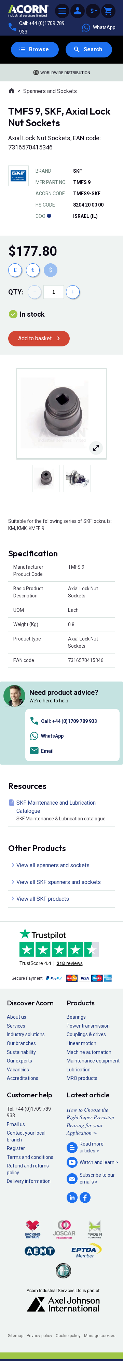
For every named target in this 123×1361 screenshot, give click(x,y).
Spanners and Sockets (50, 91)
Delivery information (29, 1181)
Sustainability (21, 1052)
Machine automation (89, 1052)
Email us (16, 1124)
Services (16, 1026)
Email (47, 751)
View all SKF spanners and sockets (58, 882)
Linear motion (81, 1043)
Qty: (16, 292)
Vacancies (18, 1069)
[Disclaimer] (48, 216)
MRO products (82, 1078)
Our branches (21, 1043)
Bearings (76, 1017)
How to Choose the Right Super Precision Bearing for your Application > (90, 1121)
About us (16, 1017)
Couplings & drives (86, 1034)
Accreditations (22, 1078)
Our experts (19, 1060)
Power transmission (88, 1026)
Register (16, 1148)
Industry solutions (26, 1034)
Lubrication (79, 1069)
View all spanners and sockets (53, 865)
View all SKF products (42, 899)
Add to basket (35, 338)
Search (93, 49)
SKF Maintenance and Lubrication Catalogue (61, 810)
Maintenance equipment (93, 1060)
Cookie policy (68, 1335)
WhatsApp (104, 27)
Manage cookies (99, 1335)
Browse (39, 49)
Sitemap (15, 1335)
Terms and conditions (30, 1157)
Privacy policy (39, 1335)
